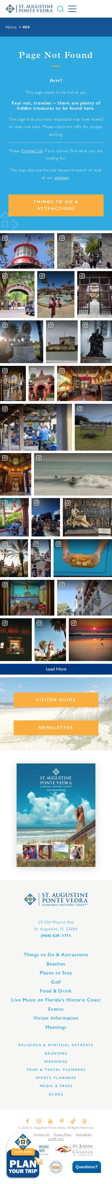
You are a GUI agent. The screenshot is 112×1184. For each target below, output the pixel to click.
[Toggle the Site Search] (60, 9)
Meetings (55, 1027)
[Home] (29, 8)
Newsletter (56, 727)
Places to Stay (56, 973)
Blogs (56, 1094)
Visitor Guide (56, 699)
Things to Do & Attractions (56, 205)
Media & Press (56, 1086)
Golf (56, 982)
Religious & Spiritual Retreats (56, 1045)
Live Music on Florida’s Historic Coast (56, 1000)
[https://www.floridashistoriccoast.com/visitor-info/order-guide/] (56, 815)
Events (56, 1009)
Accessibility (84, 1134)
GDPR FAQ (56, 1139)
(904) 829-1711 (56, 935)
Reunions (56, 1053)
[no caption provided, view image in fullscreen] (46, 517)
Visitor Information (56, 1018)
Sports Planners (56, 1078)
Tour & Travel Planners (56, 1070)
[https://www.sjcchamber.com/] (74, 1149)
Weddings (56, 1061)
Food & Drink (56, 991)
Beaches (55, 964)
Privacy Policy (62, 1134)
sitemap (62, 177)
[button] (82, 1167)
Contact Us (32, 150)
